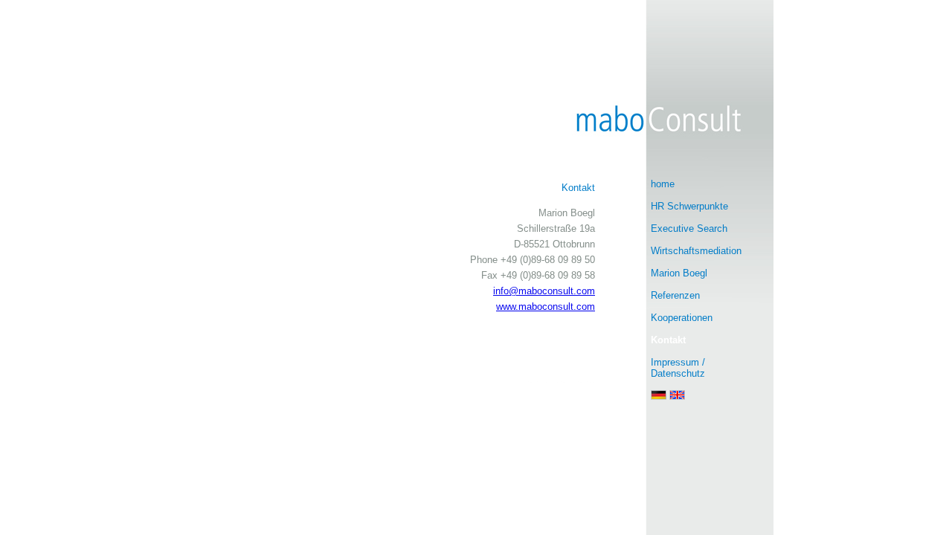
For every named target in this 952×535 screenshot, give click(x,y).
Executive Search (689, 228)
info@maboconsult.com (544, 290)
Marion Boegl (679, 273)
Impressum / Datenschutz (678, 368)
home (663, 183)
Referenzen (675, 295)
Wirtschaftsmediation (696, 250)
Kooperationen (682, 317)
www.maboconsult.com (545, 306)
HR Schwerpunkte (689, 206)
